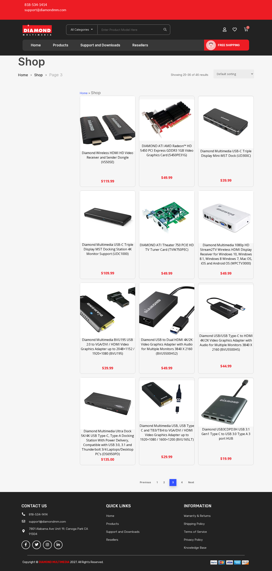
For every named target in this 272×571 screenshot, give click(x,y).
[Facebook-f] (26, 545)
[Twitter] (36, 545)
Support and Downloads (100, 45)
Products (60, 45)
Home (36, 45)
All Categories (80, 29)
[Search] (165, 30)
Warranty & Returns (197, 516)
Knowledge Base (195, 548)
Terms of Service (195, 532)
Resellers (140, 45)
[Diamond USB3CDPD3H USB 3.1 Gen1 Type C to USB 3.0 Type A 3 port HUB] (225, 403)
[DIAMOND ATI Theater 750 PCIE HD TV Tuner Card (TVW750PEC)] (166, 217)
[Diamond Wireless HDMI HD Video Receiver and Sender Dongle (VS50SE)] (107, 123)
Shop (38, 75)
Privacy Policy (193, 540)
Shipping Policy (194, 524)
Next (191, 482)
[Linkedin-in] (58, 545)
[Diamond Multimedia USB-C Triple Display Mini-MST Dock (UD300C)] (225, 122)
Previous (145, 482)
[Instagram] (47, 545)
